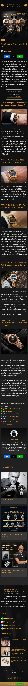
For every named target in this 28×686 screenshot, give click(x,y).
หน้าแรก (7, 677)
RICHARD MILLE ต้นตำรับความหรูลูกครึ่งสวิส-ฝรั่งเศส (13, 572)
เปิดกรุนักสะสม (10, 678)
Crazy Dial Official (13, 421)
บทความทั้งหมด (13, 677)
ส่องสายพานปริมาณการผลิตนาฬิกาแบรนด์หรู (12, 535)
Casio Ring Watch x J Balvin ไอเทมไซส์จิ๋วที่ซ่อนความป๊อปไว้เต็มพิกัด (19, 638)
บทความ (3, 39)
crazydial (9, 424)
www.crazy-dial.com (13, 419)
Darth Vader (8, 51)
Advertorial (15, 678)
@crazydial (9, 411)
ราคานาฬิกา (19, 677)
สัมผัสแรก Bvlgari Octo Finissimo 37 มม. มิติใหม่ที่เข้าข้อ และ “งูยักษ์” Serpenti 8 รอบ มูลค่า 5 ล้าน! (18, 660)
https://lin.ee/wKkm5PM (14, 97)
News (20, 678)
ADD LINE (20, 684)
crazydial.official (14, 414)
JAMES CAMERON (7, 500)
